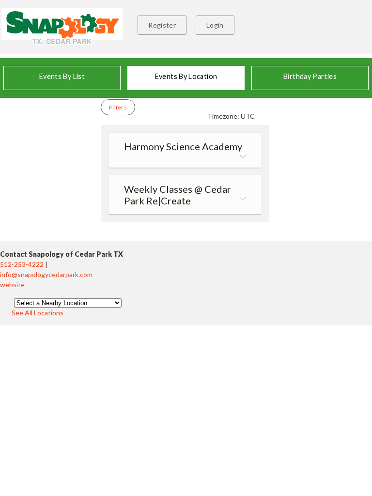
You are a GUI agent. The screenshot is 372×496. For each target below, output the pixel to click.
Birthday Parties (310, 76)
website (12, 284)
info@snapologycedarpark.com (46, 274)
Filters (118, 107)
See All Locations (37, 313)
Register (162, 25)
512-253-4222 (22, 264)
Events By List (62, 76)
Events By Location (186, 76)
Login (215, 25)
